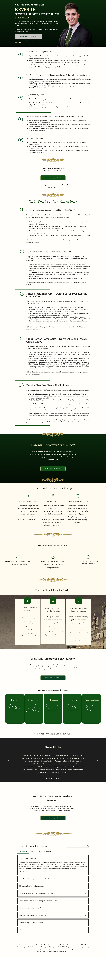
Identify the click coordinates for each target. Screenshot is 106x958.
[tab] (23, 851)
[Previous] (8, 760)
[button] (28, 36)
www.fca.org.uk (41, 951)
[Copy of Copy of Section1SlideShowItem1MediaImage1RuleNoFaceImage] (51, 778)
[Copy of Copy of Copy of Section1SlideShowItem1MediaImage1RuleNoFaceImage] (56, 778)
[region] (14, 709)
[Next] (97, 760)
